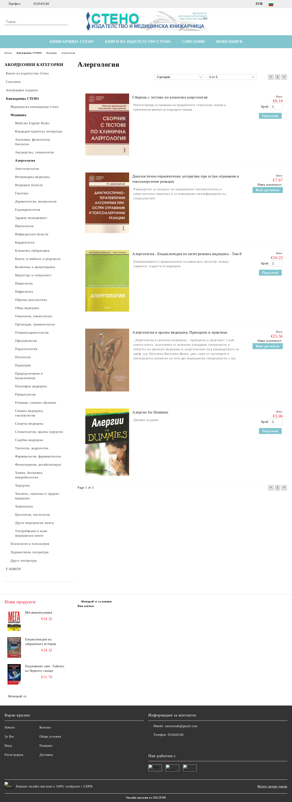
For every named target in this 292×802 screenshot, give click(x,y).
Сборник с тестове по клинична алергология (170, 97)
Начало (10, 727)
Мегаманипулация (38, 612)
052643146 (41, 3)
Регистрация (14, 754)
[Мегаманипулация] (14, 620)
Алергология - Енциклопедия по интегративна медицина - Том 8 (187, 254)
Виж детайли (267, 190)
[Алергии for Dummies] (107, 478)
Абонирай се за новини (96, 601)
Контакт (45, 727)
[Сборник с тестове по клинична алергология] (107, 157)
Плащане (46, 745)
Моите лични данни (272, 786)
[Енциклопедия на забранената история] (14, 647)
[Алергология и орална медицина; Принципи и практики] (107, 393)
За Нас (9, 736)
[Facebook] (284, 3)
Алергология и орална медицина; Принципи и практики (179, 332)
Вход (8, 745)
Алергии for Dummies (150, 412)
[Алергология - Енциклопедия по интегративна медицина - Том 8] (107, 313)
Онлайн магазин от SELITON (146, 797)
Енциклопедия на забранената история (40, 642)
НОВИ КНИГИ (229, 41)
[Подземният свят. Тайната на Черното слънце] (14, 674)
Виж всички (86, 606)
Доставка (46, 754)
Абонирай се (17, 696)
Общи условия (50, 736)
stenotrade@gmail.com (181, 726)
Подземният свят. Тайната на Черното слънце (44, 669)
